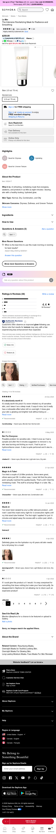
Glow (26, 31)
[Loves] (47, 9)
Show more (6, 207)
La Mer (5, 19)
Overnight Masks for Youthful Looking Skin (19, 648)
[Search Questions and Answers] (4, 234)
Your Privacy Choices (9, 809)
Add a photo (7, 621)
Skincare (5, 16)
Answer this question (13, 255)
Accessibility (29, 806)
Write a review (48, 294)
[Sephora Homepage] (8, 9)
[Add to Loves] (52, 90)
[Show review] (10, 372)
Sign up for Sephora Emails (14, 763)
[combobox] (30, 10)
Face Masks (22, 16)
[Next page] (46, 603)
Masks (13, 16)
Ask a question (21, 29)
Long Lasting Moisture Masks (14, 654)
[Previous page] (3, 603)
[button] (33, 38)
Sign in (11, 112)
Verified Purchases (38, 385)
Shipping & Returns (16, 116)
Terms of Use (18, 806)
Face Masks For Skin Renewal (39, 654)
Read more (6, 414)
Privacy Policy (7, 806)
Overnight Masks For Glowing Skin (16, 651)
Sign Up (40, 768)
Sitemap (39, 806)
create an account (24, 112)
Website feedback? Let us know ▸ (28, 662)
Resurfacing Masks (25, 645)
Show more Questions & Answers (19, 263)
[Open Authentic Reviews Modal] (25, 321)
